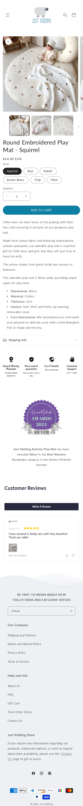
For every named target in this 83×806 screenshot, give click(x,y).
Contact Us (15, 720)
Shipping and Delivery (22, 635)
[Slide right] (79, 126)
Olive (54, 179)
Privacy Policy (16, 652)
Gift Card (13, 703)
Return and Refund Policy (24, 644)
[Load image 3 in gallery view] (63, 126)
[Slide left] (4, 126)
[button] (7, 15)
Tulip (37, 179)
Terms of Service (18, 661)
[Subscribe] (71, 610)
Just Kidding (46, 804)
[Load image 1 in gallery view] (19, 126)
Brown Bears (15, 179)
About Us (14, 686)
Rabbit (48, 171)
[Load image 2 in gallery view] (41, 126)
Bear (31, 171)
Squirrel (12, 171)
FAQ (10, 694)
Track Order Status (20, 712)
